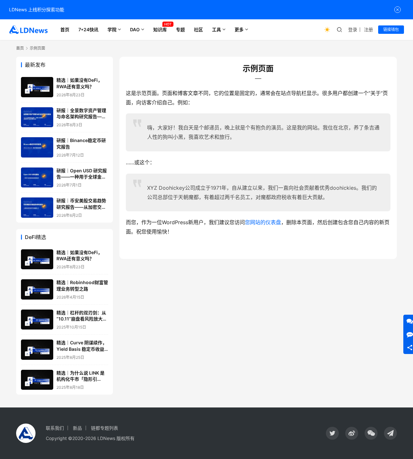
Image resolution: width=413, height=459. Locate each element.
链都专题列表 (104, 428)
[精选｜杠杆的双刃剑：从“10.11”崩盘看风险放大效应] (37, 320)
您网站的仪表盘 (263, 222)
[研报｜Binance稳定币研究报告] (37, 147)
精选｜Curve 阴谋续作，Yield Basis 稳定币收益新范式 (81, 349)
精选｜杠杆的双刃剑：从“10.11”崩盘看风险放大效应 (81, 319)
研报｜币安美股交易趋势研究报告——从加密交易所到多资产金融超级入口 (81, 207)
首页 (64, 29)
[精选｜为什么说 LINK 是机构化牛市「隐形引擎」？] (37, 380)
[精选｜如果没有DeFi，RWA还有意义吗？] (37, 87)
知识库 (160, 29)
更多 (239, 29)
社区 (198, 29)
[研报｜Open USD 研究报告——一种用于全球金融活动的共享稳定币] (37, 177)
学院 (111, 29)
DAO (135, 29)
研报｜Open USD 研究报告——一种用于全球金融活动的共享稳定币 (81, 177)
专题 (180, 29)
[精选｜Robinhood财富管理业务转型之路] (37, 289)
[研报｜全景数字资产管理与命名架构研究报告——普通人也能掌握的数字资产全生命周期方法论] (37, 117)
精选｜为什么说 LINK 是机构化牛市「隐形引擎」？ (80, 379)
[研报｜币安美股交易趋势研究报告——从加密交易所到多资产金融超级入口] (37, 207)
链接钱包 (391, 29)
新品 (77, 428)
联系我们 (55, 428)
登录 (352, 29)
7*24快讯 (88, 29)
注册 (368, 29)
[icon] (332, 433)
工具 (216, 29)
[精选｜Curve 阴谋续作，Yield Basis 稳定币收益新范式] (37, 349)
